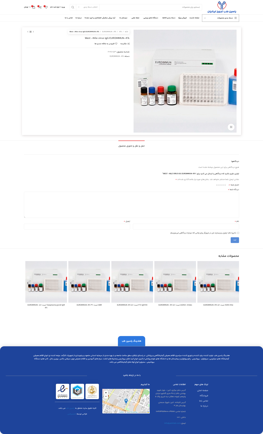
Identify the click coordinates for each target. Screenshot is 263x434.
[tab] (131, 145)
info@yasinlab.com (172, 423)
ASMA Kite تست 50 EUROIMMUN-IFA (218, 305)
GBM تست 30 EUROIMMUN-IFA (89, 305)
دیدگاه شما (233, 189)
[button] (126, 401)
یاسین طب (70, 408)
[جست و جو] (73, 7)
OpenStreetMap (132, 412)
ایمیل (127, 221)
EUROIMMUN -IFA (109, 31)
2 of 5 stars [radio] (223, 185)
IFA (120, 31)
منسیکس (71, 414)
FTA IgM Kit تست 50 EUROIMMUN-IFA (132, 305)
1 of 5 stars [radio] (225, 185)
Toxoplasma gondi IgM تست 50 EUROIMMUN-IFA (46, 306)
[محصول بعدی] (27, 32)
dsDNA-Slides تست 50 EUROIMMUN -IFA (175, 305)
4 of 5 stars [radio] (219, 185)
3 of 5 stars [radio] (221, 185)
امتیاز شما (234, 185)
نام (237, 221)
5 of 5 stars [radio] (217, 185)
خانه (126, 31)
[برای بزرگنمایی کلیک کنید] (231, 127)
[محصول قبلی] (33, 32)
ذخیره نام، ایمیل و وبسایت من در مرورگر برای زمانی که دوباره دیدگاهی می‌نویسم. (203, 233)
